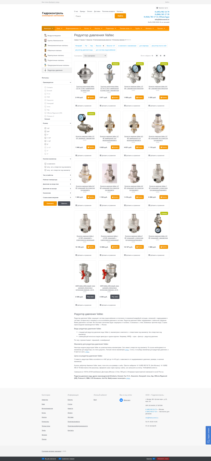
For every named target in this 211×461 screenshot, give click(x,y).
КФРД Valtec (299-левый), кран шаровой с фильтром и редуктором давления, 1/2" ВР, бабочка (109, 288)
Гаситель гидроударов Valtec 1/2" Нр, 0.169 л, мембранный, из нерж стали (85, 88)
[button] (208, 435)
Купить (91, 97)
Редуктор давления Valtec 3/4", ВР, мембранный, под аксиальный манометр (133, 138)
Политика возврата (108, 11)
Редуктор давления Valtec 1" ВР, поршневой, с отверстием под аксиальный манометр (158, 188)
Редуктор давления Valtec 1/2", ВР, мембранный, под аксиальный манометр (109, 138)
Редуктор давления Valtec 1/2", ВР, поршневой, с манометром (158, 237)
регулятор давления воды (84, 50)
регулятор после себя (159, 46)
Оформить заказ (163, 459)
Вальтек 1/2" (111, 46)
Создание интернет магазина (51, 451)
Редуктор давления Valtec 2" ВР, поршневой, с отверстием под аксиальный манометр (134, 238)
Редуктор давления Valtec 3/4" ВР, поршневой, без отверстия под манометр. (85, 188)
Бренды (82, 11)
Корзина (149, 459)
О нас (76, 11)
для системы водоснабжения (105, 50)
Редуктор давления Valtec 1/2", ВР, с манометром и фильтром (133, 87)
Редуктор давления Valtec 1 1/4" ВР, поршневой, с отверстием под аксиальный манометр (85, 238)
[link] (54, 2)
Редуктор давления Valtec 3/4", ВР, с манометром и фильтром (158, 87)
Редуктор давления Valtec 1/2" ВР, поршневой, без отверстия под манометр (158, 138)
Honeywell (78, 46)
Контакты (120, 11)
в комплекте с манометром (127, 46)
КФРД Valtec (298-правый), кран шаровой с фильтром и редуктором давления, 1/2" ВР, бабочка (85, 288)
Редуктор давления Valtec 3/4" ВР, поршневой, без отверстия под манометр (134, 188)
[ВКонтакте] (121, 400)
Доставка (97, 11)
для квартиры (144, 46)
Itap (91, 46)
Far (86, 46)
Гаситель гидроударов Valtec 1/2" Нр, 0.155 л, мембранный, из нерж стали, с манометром (109, 88)
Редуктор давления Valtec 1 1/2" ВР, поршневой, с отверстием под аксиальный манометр (109, 238)
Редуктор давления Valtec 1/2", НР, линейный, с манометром (85, 137)
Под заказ (90, 297)
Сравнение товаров (68, 459)
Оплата (89, 11)
